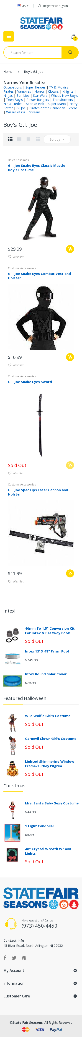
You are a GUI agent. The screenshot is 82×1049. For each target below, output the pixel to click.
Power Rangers (37, 99)
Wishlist (18, 257)
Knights (67, 91)
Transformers (63, 99)
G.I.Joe (21, 108)
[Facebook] (4, 958)
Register (48, 6)
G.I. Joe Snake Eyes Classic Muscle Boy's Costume (36, 167)
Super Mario (57, 104)
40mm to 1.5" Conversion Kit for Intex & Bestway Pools (50, 630)
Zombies (22, 95)
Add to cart (70, 357)
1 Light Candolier (39, 826)
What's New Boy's (64, 95)
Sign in (63, 6)
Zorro (73, 108)
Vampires (24, 91)
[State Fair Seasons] (41, 22)
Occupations (12, 87)
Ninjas (8, 95)
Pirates (8, 91)
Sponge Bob (35, 104)
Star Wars (40, 95)
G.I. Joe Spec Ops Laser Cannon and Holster (38, 492)
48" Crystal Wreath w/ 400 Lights (48, 851)
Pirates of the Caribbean (47, 108)
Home (8, 71)
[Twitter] (14, 958)
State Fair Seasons (27, 1022)
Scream (34, 112)
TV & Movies (58, 87)
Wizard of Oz (15, 112)
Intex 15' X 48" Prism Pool (47, 651)
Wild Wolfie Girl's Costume (47, 715)
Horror (39, 91)
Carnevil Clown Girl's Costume (50, 738)
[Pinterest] (24, 958)
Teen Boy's (14, 99)
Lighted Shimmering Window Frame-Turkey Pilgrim (49, 763)
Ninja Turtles (12, 104)
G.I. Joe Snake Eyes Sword (30, 381)
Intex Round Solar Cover (46, 674)
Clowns (53, 91)
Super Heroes (36, 87)
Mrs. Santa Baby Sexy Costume (52, 803)
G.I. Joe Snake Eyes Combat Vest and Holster (39, 275)
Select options (70, 249)
